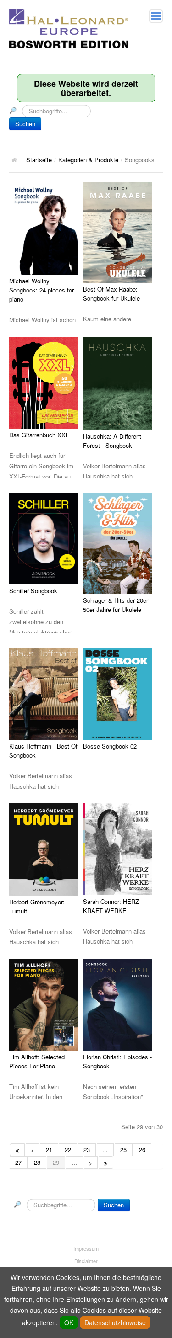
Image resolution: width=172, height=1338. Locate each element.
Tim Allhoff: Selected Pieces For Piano (37, 1061)
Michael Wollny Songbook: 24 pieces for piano (41, 289)
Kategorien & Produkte (88, 159)
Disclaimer (86, 1260)
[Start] (17, 1149)
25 (123, 1149)
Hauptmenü (156, 16)
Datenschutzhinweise (115, 1322)
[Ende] (106, 1162)
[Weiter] (91, 1162)
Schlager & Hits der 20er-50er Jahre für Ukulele (116, 605)
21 (49, 1149)
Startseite (39, 159)
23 (86, 1149)
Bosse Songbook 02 (110, 746)
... (105, 1149)
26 (142, 1149)
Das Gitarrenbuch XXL (39, 434)
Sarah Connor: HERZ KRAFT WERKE (111, 906)
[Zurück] (32, 1149)
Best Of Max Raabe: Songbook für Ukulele (111, 294)
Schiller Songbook (33, 590)
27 (18, 1162)
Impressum (86, 1248)
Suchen (25, 123)
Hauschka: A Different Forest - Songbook (112, 441)
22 (68, 1149)
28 (37, 1162)
